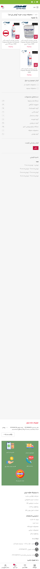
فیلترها (33, 18)
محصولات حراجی (33, 530)
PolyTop (29, 47)
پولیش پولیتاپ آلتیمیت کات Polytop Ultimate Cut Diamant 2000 (29, 70)
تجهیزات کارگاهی (33, 105)
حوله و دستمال (34, 116)
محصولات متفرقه (33, 130)
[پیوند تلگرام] (32, 2)
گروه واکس (35, 112)
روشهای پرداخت (33, 507)
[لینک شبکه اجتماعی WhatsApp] (34, 2)
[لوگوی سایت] (20, 7)
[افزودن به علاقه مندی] (23, 24)
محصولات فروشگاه (32, 527)
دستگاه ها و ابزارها (33, 101)
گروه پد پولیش (34, 123)
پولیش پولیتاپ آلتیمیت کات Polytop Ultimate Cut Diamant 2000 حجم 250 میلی (10, 42)
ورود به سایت (34, 519)
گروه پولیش (34, 134)
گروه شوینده (34, 119)
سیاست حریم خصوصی (31, 500)
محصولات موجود (31, 88)
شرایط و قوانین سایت (31, 496)
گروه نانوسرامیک (33, 108)
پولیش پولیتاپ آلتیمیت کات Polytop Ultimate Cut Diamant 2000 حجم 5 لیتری (29, 42)
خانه (36, 15)
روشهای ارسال (34, 534)
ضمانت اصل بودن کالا (31, 510)
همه (37, 162)
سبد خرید (35, 523)
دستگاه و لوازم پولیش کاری (30, 127)
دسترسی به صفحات (32, 516)
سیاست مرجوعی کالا (32, 503)
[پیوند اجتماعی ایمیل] (37, 2)
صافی (35, 148)
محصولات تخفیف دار (30, 85)
